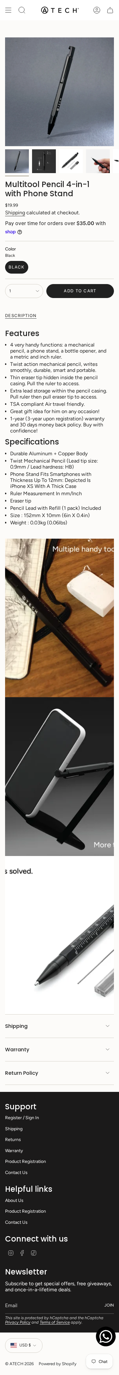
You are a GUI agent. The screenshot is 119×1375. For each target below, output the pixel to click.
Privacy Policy (17, 1322)
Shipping (15, 213)
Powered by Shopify (57, 1363)
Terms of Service (55, 1322)
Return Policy (21, 1073)
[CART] (110, 10)
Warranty (17, 1049)
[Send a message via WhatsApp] (106, 1336)
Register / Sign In (22, 1117)
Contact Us (16, 1172)
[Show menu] (8, 10)
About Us (14, 1200)
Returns (13, 1139)
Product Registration (25, 1161)
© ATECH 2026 (19, 1363)
